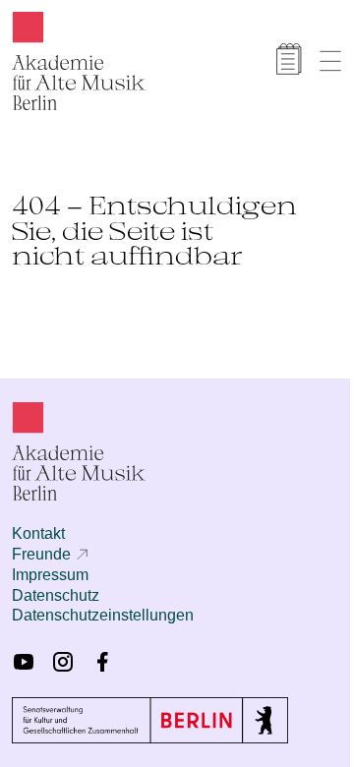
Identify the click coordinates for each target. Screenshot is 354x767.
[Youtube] (23, 662)
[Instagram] (63, 662)
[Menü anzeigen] (330, 61)
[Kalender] (289, 59)
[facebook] (102, 662)
